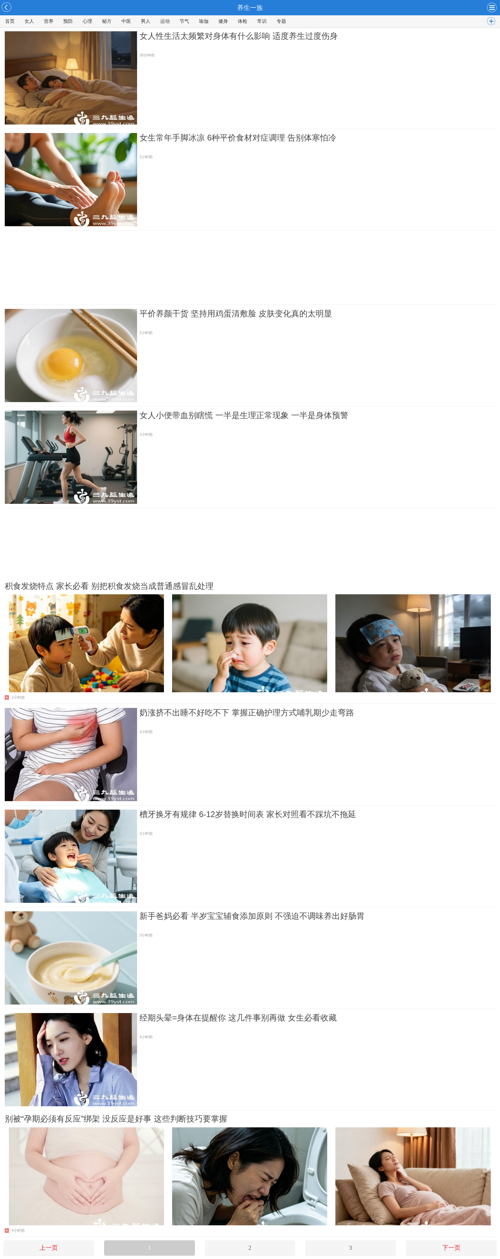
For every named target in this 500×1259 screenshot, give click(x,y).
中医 (126, 21)
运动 (165, 21)
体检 (242, 21)
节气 (184, 21)
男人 (145, 21)
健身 (223, 21)
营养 (48, 21)
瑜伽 (204, 21)
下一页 (451, 1247)
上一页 (48, 1247)
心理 (87, 21)
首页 (10, 21)
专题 (281, 21)
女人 (29, 21)
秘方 (107, 21)
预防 (68, 21)
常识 (262, 21)
